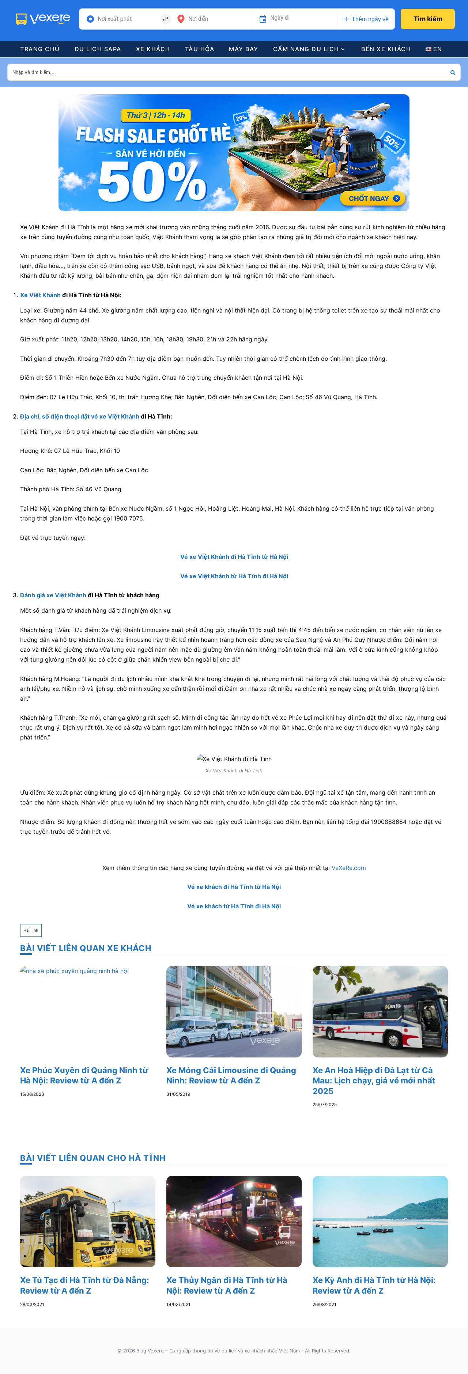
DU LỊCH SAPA (98, 49)
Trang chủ (40, 49)
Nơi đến (198, 19)
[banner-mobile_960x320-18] (234, 152)
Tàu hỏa (200, 49)
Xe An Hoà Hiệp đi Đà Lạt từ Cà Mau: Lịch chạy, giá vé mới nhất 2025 (374, 1080)
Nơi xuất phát (115, 19)
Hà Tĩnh (30, 930)
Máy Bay (243, 49)
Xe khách (153, 49)
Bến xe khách (386, 49)
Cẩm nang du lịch (306, 49)
